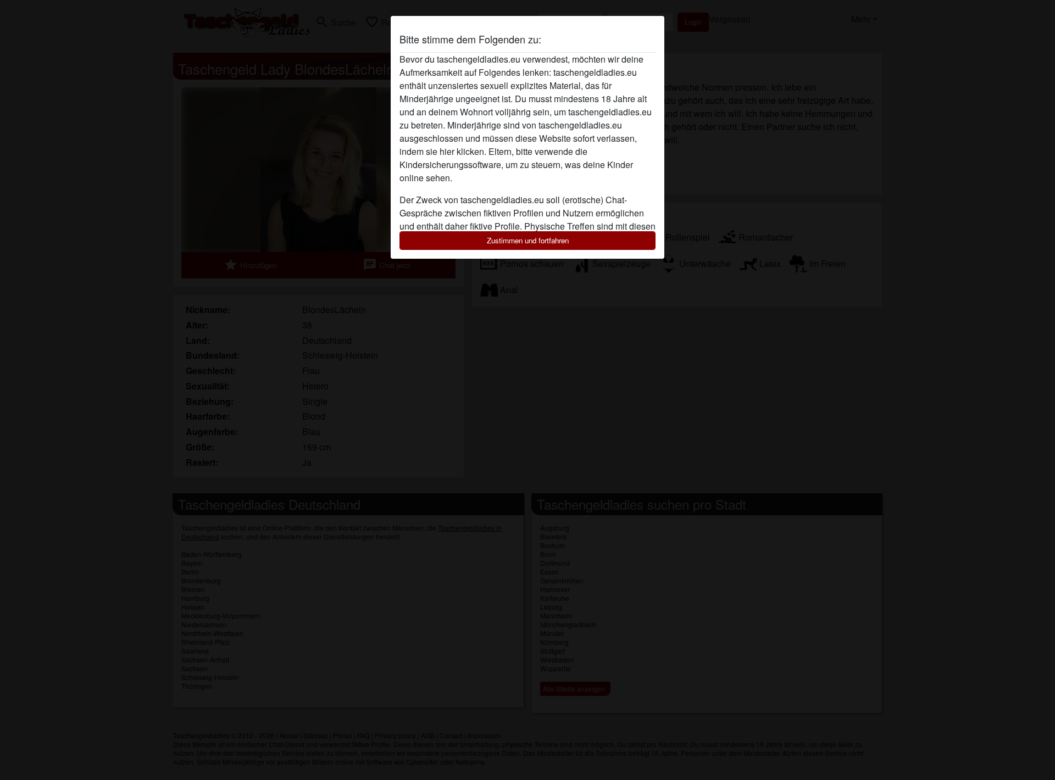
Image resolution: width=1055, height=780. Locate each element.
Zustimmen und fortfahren (528, 240)
